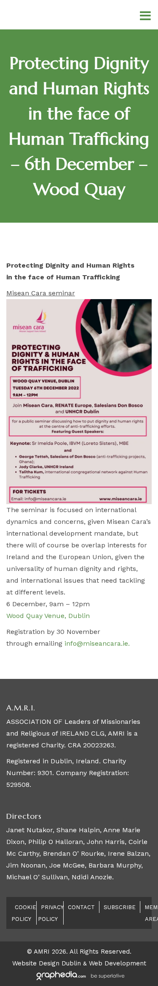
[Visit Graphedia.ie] (79, 975)
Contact (81, 907)
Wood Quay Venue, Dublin (48, 616)
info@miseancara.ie (96, 643)
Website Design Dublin (46, 963)
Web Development (117, 963)
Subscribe (120, 907)
